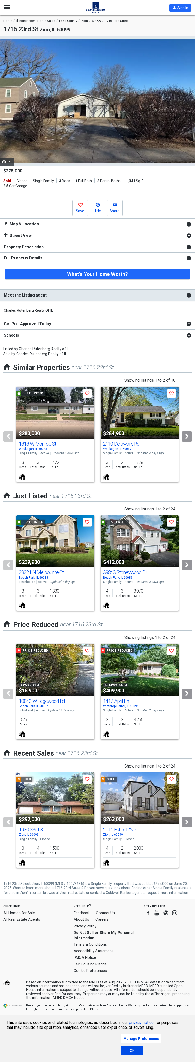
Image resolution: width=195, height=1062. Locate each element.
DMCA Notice (85, 957)
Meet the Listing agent (25, 295)
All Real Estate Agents (21, 919)
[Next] (187, 436)
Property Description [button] (24, 247)
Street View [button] (20, 235)
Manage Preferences (141, 1039)
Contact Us (105, 913)
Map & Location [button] (24, 224)
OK (132, 1051)
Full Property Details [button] (23, 258)
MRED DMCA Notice (68, 998)
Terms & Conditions (90, 944)
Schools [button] (11, 335)
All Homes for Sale (19, 913)
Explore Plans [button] (88, 1009)
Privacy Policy (85, 926)
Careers (102, 919)
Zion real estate (72, 893)
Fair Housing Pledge (90, 964)
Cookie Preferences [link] (90, 970)
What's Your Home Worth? (97, 274)
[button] (180, 8)
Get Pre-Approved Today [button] (27, 323)
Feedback (82, 913)
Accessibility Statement (93, 951)
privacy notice (141, 1022)
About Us (81, 919)
